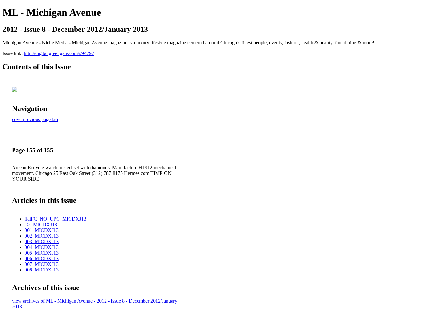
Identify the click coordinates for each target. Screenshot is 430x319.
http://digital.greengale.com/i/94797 (59, 53)
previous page (37, 119)
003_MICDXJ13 (42, 241)
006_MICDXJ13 (42, 258)
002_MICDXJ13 (42, 235)
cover (17, 119)
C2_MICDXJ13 (41, 224)
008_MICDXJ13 (42, 269)
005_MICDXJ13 (42, 252)
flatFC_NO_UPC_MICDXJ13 (55, 218)
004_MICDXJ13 (42, 247)
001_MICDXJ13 (42, 230)
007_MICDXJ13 (42, 264)
